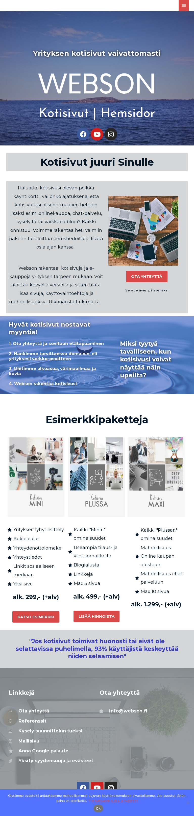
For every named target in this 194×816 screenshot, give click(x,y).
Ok (98, 808)
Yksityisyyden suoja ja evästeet (113, 801)
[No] (187, 802)
